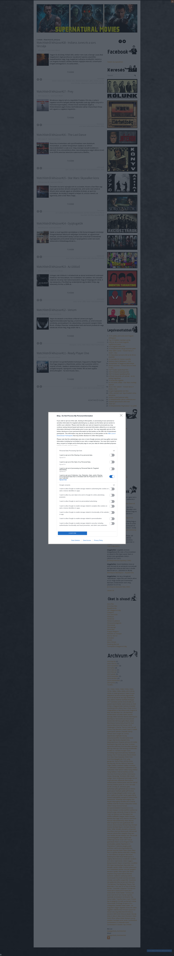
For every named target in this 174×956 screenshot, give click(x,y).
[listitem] (87, 451)
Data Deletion (75, 540)
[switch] (112, 455)
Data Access (87, 540)
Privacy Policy (98, 540)
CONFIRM (72, 533)
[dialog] (87, 478)
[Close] (122, 416)
